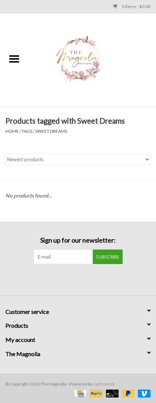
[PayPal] (95, 393)
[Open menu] (14, 58)
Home (12, 131)
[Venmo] (143, 393)
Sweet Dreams (51, 131)
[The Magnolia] (92, 59)
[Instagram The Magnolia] (84, 279)
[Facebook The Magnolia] (72, 279)
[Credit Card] (79, 393)
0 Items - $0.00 (136, 6)
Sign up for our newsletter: (78, 240)
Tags (27, 131)
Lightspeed (103, 384)
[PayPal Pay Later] (127, 393)
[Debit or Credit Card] (111, 393)
